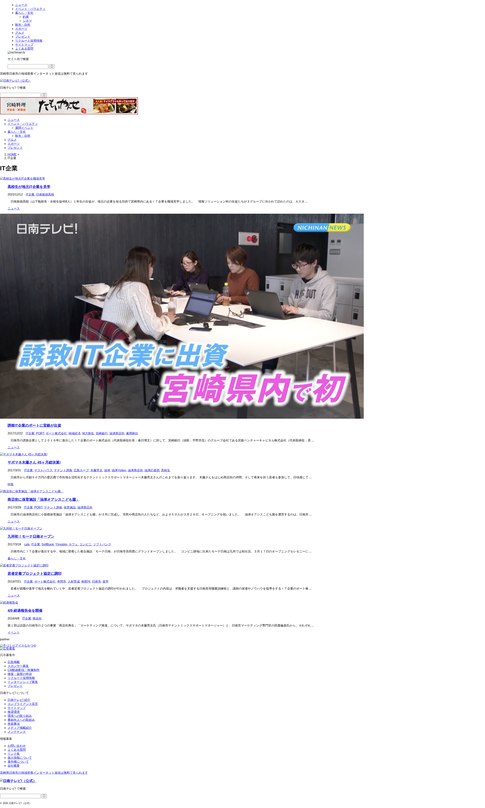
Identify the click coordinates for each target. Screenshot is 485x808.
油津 (107, 470)
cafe (27, 544)
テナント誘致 (63, 470)
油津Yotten (119, 470)
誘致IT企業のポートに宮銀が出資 (34, 425)
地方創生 (88, 433)
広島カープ (81, 470)
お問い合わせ (17, 745)
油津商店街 (116, 433)
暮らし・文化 (17, 131)
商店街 (37, 618)
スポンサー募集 (18, 666)
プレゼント (15, 147)
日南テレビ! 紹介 (19, 700)
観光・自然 (22, 135)
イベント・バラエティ (23, 123)
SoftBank (47, 544)
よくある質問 (17, 749)
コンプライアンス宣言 (23, 704)
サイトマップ (17, 707)
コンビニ (85, 544)
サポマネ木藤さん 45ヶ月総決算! (34, 462)
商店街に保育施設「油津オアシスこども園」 (44, 499)
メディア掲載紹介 (20, 727)
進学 (105, 581)
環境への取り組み (20, 715)
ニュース (14, 119)
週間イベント (24, 127)
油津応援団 (152, 470)
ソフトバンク (102, 544)
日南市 (96, 581)
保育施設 (70, 507)
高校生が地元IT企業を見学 (29, 187)
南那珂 (85, 581)
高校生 (165, 470)
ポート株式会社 (56, 433)
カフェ (73, 544)
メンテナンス (17, 731)
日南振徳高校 (45, 194)
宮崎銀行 (102, 433)
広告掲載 (14, 662)
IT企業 (30, 194)
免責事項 (14, 723)
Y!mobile (61, 544)
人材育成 (74, 581)
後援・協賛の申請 (20, 674)
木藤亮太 (96, 470)
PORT (40, 433)
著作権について (18, 761)
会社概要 (14, 765)
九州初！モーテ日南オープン (31, 536)
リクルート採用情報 (21, 678)
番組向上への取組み (21, 719)
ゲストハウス (43, 470)
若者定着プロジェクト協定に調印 (35, 574)
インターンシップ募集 (23, 682)
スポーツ (14, 143)
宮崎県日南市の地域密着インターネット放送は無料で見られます (44, 772)
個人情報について (20, 757)
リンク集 (14, 753)
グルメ (12, 139)
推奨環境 (14, 711)
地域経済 (74, 433)
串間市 (61, 581)
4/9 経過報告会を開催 (25, 610)
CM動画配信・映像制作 (24, 670)
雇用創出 (132, 433)
